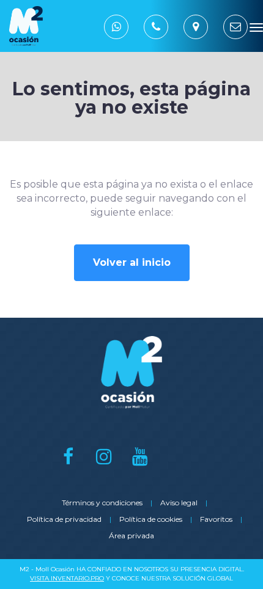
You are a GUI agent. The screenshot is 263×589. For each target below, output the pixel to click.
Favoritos (216, 519)
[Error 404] (98, 26)
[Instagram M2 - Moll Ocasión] (104, 456)
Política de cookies (150, 519)
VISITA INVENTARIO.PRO (67, 578)
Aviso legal (179, 502)
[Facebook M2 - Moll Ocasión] (68, 456)
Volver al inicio (132, 262)
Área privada (131, 535)
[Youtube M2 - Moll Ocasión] (140, 456)
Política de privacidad (64, 519)
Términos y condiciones (102, 502)
